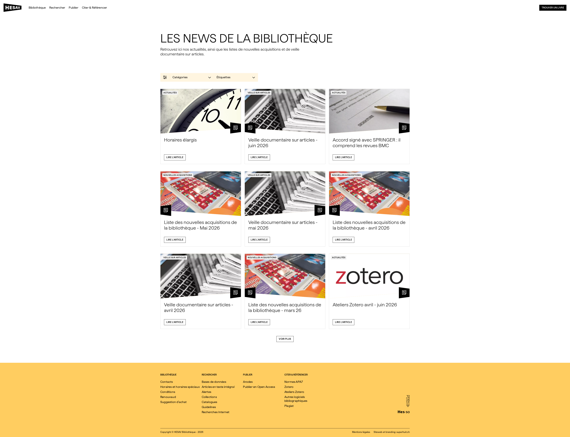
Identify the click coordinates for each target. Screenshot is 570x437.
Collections (209, 397)
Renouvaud (168, 397)
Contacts (166, 382)
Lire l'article (174, 157)
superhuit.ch (403, 432)
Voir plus (285, 339)
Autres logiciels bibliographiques (295, 399)
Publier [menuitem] (73, 7)
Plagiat (289, 406)
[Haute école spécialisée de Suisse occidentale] (404, 411)
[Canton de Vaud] (408, 401)
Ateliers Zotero (294, 392)
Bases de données (214, 382)
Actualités (170, 92)
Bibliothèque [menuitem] (37, 7)
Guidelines (209, 407)
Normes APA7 (293, 382)
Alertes (206, 392)
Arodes (248, 382)
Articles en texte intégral (218, 387)
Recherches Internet (215, 412)
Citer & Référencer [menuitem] (94, 7)
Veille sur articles (259, 92)
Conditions (167, 392)
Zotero (288, 387)
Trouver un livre (553, 7)
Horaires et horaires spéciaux (180, 387)
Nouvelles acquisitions (177, 175)
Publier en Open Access (259, 387)
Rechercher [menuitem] (57, 7)
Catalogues (209, 402)
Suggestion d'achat (173, 402)
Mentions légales (361, 432)
